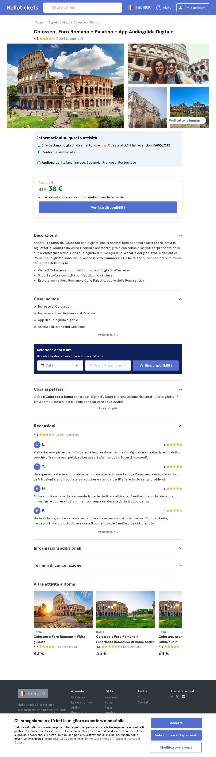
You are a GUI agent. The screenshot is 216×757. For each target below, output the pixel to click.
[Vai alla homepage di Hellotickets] (23, 8)
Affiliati (76, 707)
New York (111, 697)
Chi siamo (78, 697)
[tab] (108, 235)
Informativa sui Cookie (58, 738)
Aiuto (142, 697)
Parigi (108, 707)
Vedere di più (108, 335)
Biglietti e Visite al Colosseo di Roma (73, 22)
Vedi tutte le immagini (186, 120)
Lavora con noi (82, 702)
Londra (109, 713)
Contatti (144, 702)
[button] (108, 235)
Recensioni (79, 713)
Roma (39, 22)
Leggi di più (108, 408)
